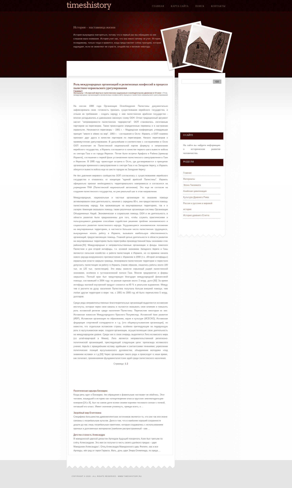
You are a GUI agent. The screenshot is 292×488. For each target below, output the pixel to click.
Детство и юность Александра (89, 435)
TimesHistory (89, 5)
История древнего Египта (196, 215)
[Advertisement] (113, 378)
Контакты (218, 6)
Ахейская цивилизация (194, 191)
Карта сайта (180, 6)
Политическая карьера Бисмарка (90, 391)
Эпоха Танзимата (192, 185)
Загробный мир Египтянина (87, 413)
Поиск (199, 6)
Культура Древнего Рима (196, 197)
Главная (158, 6)
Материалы (78, 93)
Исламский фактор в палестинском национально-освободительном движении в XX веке (123, 93)
